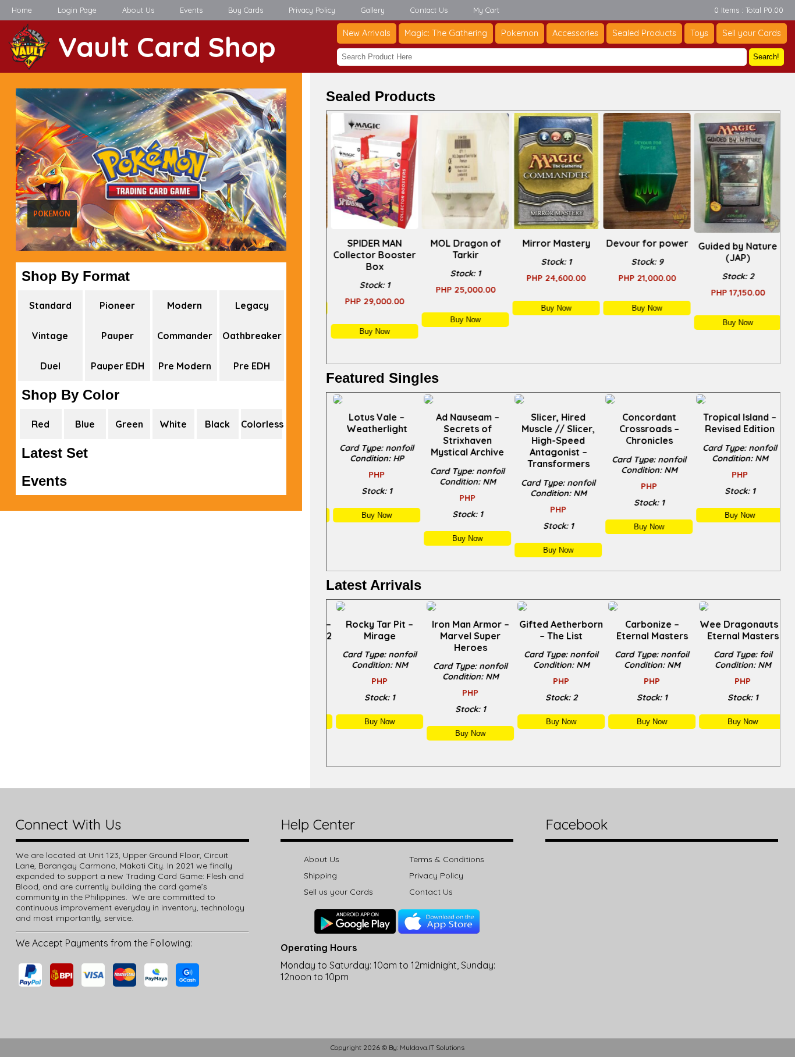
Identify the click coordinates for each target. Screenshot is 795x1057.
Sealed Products (644, 33)
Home (22, 10)
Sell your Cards (751, 33)
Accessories (575, 33)
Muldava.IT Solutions (432, 1047)
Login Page (77, 10)
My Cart (486, 10)
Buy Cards (245, 10)
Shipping (320, 875)
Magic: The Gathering (445, 33)
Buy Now (372, 331)
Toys (699, 33)
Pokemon (519, 33)
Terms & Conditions (446, 859)
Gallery (373, 10)
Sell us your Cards (338, 892)
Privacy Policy (312, 10)
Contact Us (429, 10)
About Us (138, 10)
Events (191, 10)
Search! (766, 56)
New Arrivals (367, 33)
